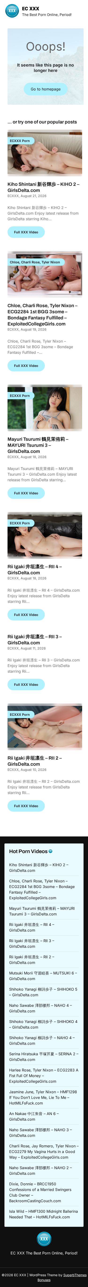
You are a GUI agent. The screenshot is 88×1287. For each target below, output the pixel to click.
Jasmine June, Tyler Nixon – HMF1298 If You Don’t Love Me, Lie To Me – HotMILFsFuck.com (43, 1097)
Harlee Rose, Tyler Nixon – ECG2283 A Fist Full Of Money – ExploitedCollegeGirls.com (43, 1076)
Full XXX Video (26, 232)
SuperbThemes (75, 1275)
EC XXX (30, 9)
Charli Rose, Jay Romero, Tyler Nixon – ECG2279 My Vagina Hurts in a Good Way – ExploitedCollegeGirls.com (44, 1152)
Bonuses (44, 1280)
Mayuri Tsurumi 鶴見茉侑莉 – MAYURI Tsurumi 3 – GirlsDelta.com (38, 445)
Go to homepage (46, 89)
